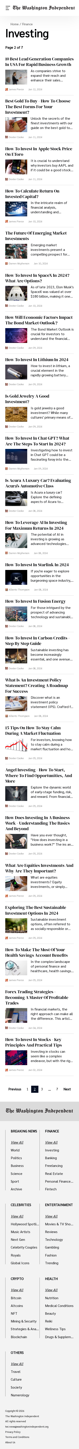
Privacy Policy (12, 1432)
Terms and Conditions (17, 1437)
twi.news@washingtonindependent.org (26, 1426)
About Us (10, 1442)
